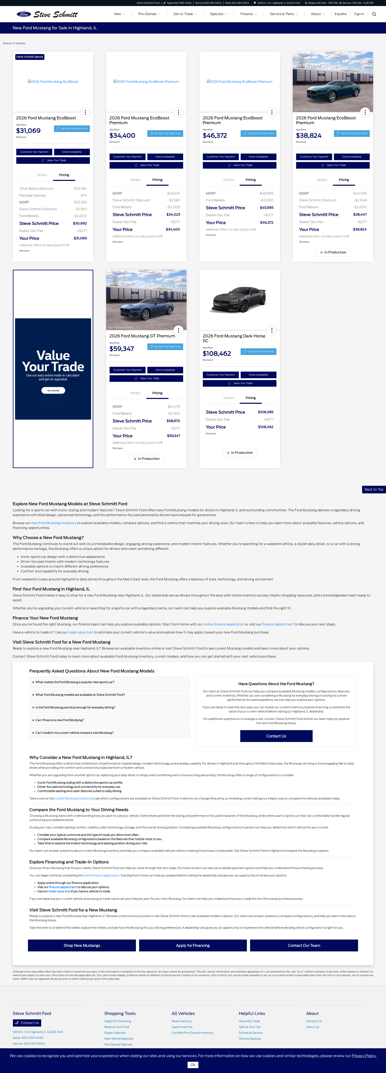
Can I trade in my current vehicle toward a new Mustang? (75, 732)
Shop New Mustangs (82, 945)
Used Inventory (182, 1027)
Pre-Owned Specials (118, 1044)
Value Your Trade (56, 160)
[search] (374, 14)
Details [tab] (42, 175)
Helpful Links (252, 1013)
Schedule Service (251, 1032)
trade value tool (80, 632)
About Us (312, 1027)
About (312, 1013)
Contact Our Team (304, 945)
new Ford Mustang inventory (53, 523)
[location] (255, 2)
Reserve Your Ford (116, 1027)
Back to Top (374, 489)
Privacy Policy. (364, 1056)
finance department (278, 624)
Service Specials (250, 1038)
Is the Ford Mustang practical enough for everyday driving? (75, 707)
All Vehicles (183, 1013)
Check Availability (72, 152)
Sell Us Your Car (250, 1027)
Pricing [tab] (64, 175)
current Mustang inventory (72, 798)
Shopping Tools (120, 1013)
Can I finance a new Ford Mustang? (60, 720)
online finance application (223, 624)
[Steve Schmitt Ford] (47, 14)
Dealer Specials (115, 1032)
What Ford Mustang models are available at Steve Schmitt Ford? (80, 694)
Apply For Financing (117, 1021)
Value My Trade (249, 1021)
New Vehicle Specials (118, 1038)
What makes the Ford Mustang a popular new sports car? (75, 682)
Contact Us (276, 736)
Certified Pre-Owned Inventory (193, 1032)
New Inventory (182, 1021)
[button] (85, 112)
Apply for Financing (193, 945)
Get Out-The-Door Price (74, 128)
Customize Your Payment (34, 152)
